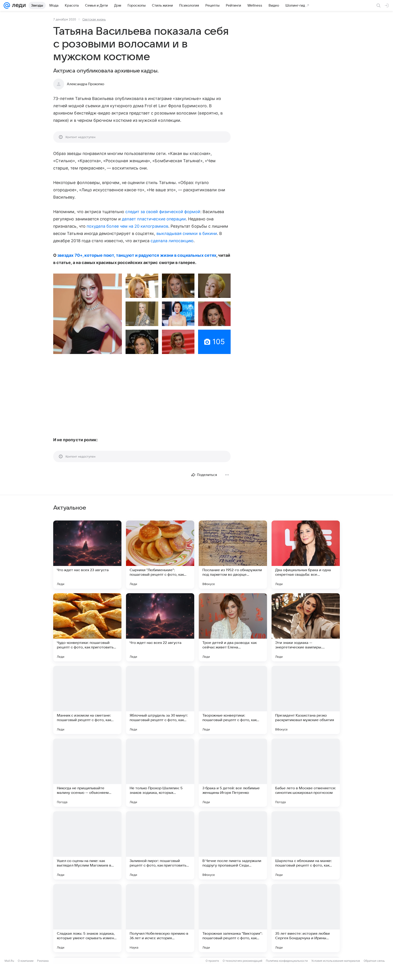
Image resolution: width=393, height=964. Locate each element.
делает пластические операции (154, 219)
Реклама (43, 960)
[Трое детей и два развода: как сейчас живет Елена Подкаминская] (233, 627)
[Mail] (7, 5)
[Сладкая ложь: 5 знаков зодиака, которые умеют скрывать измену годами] (87, 918)
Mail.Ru (9, 960)
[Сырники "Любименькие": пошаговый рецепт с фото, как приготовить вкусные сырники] (160, 555)
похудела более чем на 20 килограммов (127, 226)
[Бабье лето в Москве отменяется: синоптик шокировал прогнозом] (306, 773)
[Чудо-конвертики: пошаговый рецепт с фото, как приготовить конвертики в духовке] (87, 627)
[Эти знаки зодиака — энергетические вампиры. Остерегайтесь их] (306, 627)
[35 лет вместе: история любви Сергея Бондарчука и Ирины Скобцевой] (306, 918)
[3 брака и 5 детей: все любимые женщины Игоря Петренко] (233, 773)
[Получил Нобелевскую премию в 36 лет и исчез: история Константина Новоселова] (160, 918)
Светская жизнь (94, 19)
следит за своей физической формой (162, 211)
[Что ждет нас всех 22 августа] (160, 627)
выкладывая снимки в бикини (186, 233)
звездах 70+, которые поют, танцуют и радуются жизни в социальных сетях (136, 255)
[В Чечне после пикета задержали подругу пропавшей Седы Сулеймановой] (233, 845)
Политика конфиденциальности (287, 960)
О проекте (212, 960)
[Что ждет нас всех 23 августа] (87, 555)
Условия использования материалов (335, 960)
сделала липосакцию (172, 240)
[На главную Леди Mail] (18, 5)
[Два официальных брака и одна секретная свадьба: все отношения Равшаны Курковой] (306, 555)
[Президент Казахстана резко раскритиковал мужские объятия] (306, 700)
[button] (87, 314)
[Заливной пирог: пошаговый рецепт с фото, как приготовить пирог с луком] (160, 845)
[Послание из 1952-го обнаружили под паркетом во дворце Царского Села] (233, 555)
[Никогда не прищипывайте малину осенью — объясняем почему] (87, 773)
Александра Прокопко (85, 84)
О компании (25, 960)
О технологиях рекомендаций (242, 960)
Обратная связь (374, 960)
